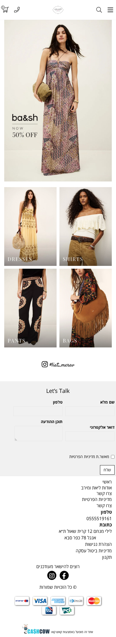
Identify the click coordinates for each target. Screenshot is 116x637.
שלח (107, 469)
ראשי (107, 482)
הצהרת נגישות (98, 544)
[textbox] (58, 391)
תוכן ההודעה (52, 421)
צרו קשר (104, 493)
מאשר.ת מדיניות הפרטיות (89, 456)
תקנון (107, 557)
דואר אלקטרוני (102, 427)
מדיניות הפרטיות (97, 499)
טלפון (58, 402)
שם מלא (107, 402)
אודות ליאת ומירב (96, 488)
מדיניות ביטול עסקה (94, 551)
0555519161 (99, 518)
